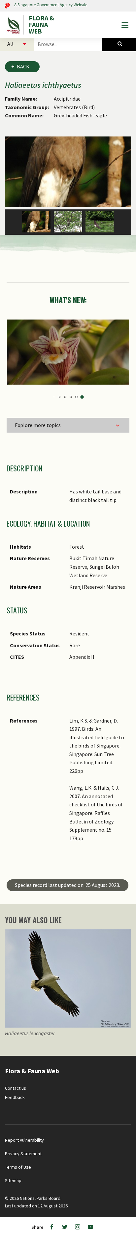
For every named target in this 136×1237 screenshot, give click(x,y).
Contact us (15, 1088)
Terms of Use (18, 1167)
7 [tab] (66, 397)
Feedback (15, 1097)
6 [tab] (61, 397)
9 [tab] (78, 397)
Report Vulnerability (24, 1140)
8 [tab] (72, 397)
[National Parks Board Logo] (14, 25)
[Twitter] (65, 1227)
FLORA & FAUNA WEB (41, 25)
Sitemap (13, 1180)
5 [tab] (55, 397)
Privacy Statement (23, 1153)
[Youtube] (90, 1227)
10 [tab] (83, 397)
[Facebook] (52, 1227)
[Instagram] (78, 1227)
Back (23, 66)
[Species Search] (119, 43)
